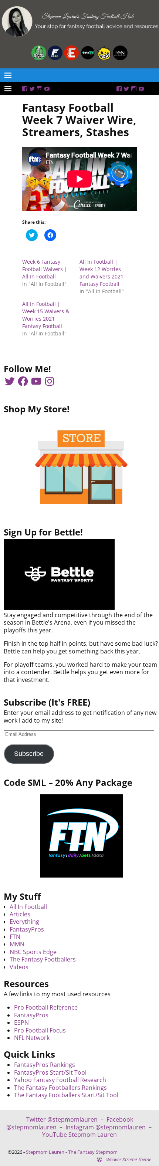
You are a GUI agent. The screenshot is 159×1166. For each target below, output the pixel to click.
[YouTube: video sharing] (47, 89)
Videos (19, 967)
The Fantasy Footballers (43, 959)
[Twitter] (32, 89)
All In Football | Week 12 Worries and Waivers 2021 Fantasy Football (102, 272)
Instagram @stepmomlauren (105, 1127)
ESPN (21, 1022)
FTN (15, 937)
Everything (24, 921)
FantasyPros (27, 929)
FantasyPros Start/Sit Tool (50, 1072)
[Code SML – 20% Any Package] (81, 836)
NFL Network (32, 1038)
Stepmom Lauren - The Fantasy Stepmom (72, 1152)
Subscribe (29, 753)
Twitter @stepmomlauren (62, 1119)
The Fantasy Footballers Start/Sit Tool (66, 1095)
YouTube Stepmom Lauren (79, 1134)
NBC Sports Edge (33, 952)
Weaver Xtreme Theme (128, 1159)
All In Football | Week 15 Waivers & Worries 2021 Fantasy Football (45, 314)
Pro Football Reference (46, 1007)
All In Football (28, 907)
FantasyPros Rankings (44, 1065)
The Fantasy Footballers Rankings (60, 1088)
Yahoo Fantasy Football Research (60, 1080)
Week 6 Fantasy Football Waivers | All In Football (44, 269)
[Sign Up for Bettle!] (59, 608)
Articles (20, 914)
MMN (17, 944)
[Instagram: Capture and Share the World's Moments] (40, 89)
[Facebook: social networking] (25, 89)
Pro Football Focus (40, 1030)
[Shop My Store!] (81, 467)
